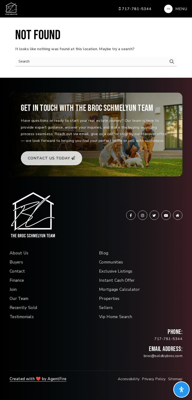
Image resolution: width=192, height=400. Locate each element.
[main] (96, 39)
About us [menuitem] (19, 253)
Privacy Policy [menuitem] (154, 379)
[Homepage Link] (11, 8)
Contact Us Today (49, 158)
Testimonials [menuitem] (22, 316)
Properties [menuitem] (109, 298)
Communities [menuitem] (111, 262)
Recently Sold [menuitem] (23, 307)
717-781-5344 (136, 8)
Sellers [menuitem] (106, 307)
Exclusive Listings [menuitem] (116, 271)
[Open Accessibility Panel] (181, 389)
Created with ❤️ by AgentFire (38, 379)
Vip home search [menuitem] (115, 316)
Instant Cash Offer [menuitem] (117, 280)
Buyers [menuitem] (16, 262)
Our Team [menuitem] (19, 298)
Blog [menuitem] (103, 253)
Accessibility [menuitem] (129, 379)
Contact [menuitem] (17, 271)
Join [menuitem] (13, 289)
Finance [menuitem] (17, 280)
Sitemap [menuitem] (175, 379)
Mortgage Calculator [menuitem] (119, 289)
